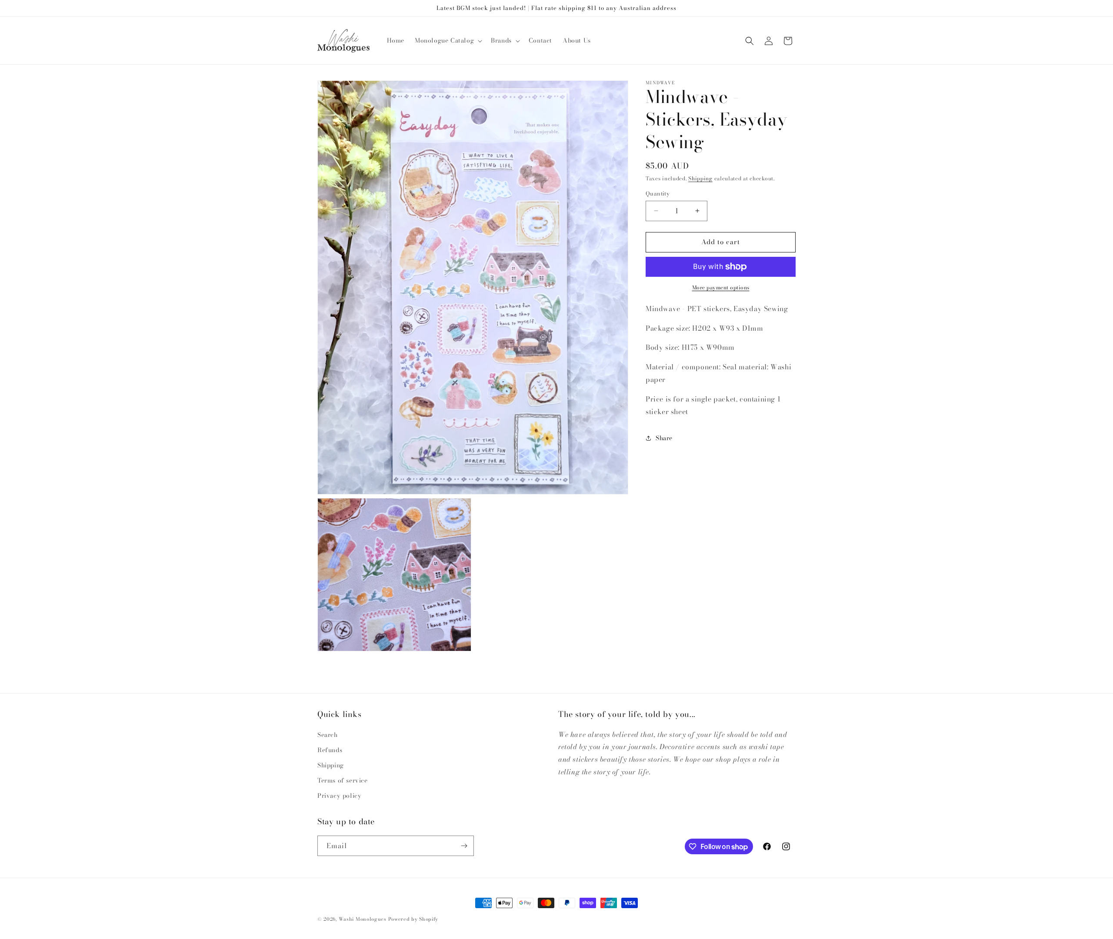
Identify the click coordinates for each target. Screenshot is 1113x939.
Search (327, 735)
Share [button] (664, 438)
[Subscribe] (463, 846)
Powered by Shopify (413, 919)
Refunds (329, 750)
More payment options (721, 288)
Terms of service (342, 780)
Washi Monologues (363, 919)
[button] (448, 40)
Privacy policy (339, 795)
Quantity (658, 193)
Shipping (700, 178)
